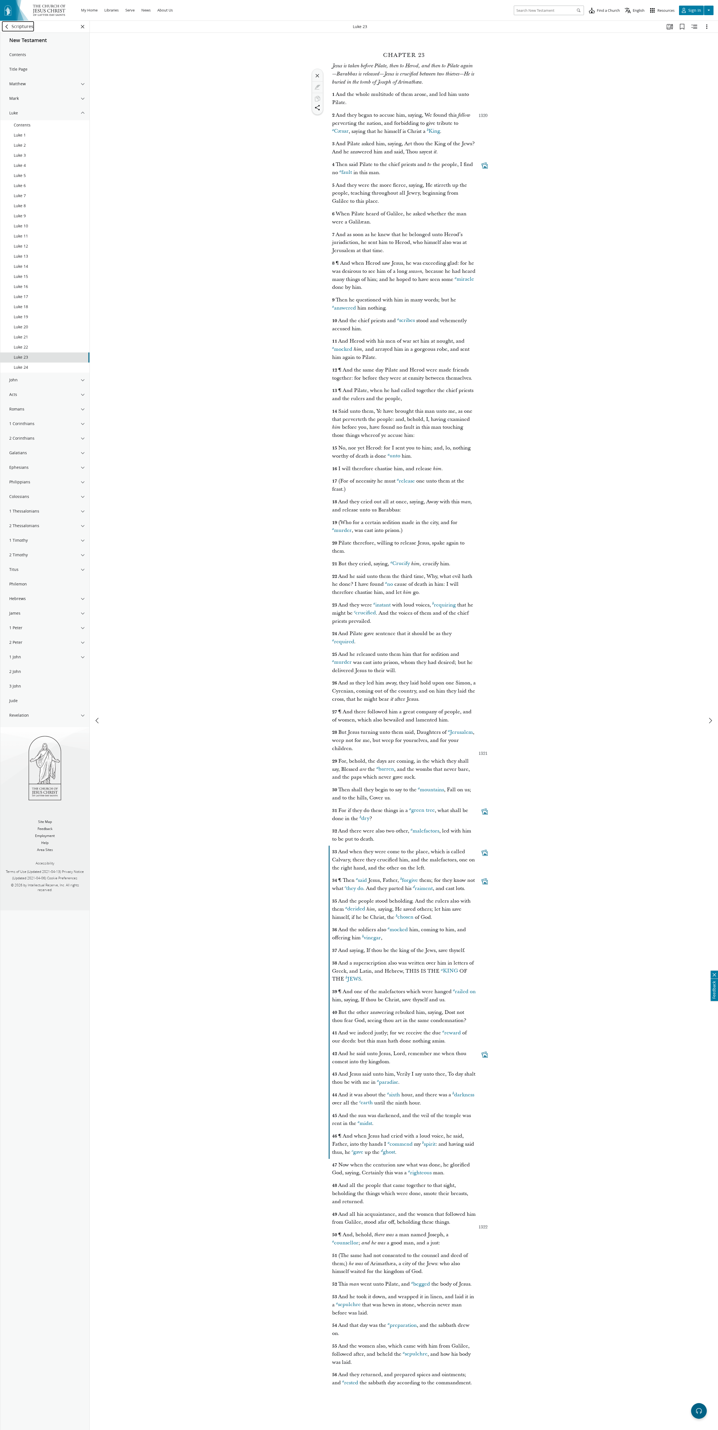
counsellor (346, 1242)
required (344, 641)
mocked (343, 349)
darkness (464, 1094)
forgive (410, 880)
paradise (388, 1082)
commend (401, 1144)
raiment (424, 888)
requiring (445, 604)
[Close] (317, 75)
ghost (389, 1152)
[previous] (97, 720)
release (407, 481)
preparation (403, 1325)
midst (366, 1123)
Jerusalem (461, 732)
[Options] (706, 26)
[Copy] (317, 98)
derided (356, 909)
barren (386, 769)
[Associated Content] (484, 165)
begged (421, 1284)
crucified (365, 613)
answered (345, 308)
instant (383, 604)
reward (452, 1032)
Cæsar (341, 131)
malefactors (426, 830)
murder (343, 530)
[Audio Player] (699, 1411)
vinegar (372, 937)
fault (346, 172)
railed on (465, 991)
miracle (465, 279)
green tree (423, 810)
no (390, 584)
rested (351, 1382)
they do (354, 888)
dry (365, 818)
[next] (710, 720)
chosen (405, 917)
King (434, 131)
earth (367, 1102)
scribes (407, 320)
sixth (394, 1094)
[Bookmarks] (682, 26)
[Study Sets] (669, 26)
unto (395, 456)
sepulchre (349, 1304)
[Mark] (317, 87)
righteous (421, 1172)
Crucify (401, 563)
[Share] (317, 107)
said (362, 880)
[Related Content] (694, 26)
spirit (430, 1144)
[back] (7, 26)
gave (358, 1152)
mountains (432, 789)
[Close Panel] (82, 26)
